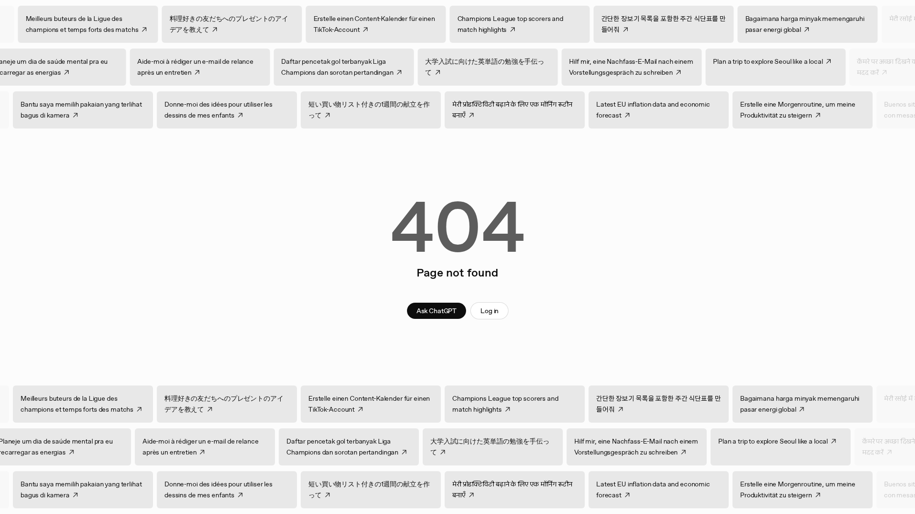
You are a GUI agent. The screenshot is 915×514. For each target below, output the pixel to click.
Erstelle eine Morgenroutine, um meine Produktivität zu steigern (811, 109)
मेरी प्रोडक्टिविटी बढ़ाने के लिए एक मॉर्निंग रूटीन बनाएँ (526, 109)
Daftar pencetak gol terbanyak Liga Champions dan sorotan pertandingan (323, 67)
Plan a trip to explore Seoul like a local (754, 61)
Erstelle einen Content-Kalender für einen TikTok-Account (388, 24)
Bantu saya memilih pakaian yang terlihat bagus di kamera (94, 109)
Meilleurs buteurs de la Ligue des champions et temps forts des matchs (96, 24)
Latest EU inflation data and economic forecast (667, 109)
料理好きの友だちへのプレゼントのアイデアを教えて (242, 24)
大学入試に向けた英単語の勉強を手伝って (470, 67)
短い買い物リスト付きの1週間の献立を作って (382, 109)
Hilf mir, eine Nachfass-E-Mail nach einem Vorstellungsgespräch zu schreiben (617, 67)
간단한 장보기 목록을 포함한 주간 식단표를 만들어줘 (677, 24)
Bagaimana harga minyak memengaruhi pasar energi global (818, 24)
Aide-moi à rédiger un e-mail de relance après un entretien (181, 67)
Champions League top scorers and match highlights (524, 24)
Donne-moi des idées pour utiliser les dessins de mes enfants (232, 109)
